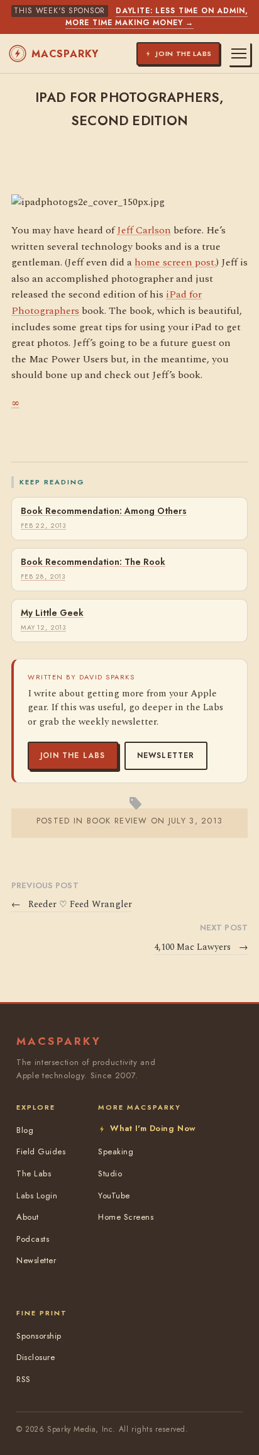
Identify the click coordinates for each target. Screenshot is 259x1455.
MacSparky (65, 54)
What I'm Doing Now (153, 1128)
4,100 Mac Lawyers (201, 947)
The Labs (33, 1173)
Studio (110, 1173)
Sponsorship (39, 1336)
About (27, 1217)
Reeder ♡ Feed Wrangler (71, 904)
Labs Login (36, 1195)
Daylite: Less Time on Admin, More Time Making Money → (156, 16)
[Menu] (239, 53)
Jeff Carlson (144, 230)
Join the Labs (73, 755)
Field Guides (40, 1151)
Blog (24, 1130)
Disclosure (35, 1357)
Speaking (115, 1151)
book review (117, 821)
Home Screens (125, 1217)
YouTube (114, 1195)
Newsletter (166, 755)
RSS (23, 1379)
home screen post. (175, 262)
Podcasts (32, 1239)
